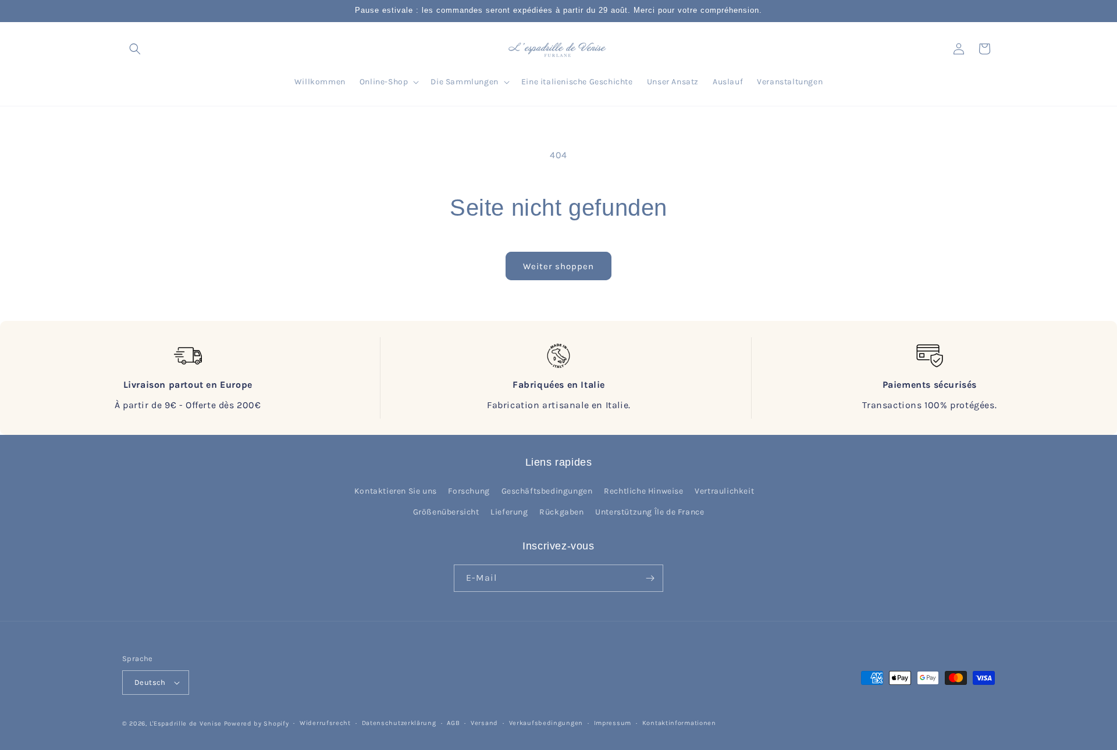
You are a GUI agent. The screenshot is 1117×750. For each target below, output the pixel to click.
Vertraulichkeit (724, 491)
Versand (484, 723)
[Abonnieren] (650, 578)
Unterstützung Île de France (649, 512)
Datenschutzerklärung (399, 723)
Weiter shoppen (558, 266)
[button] (135, 49)
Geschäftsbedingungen (547, 491)
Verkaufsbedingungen (546, 723)
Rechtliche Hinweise (643, 491)
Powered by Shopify (256, 723)
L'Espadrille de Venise (186, 723)
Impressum (612, 723)
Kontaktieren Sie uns (395, 491)
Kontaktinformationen (679, 723)
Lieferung (509, 512)
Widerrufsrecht (325, 723)
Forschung (468, 491)
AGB (453, 723)
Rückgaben (561, 512)
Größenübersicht (446, 512)
